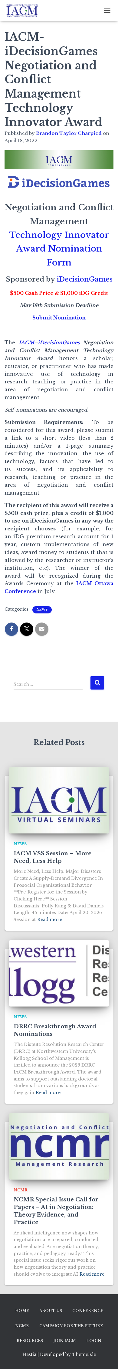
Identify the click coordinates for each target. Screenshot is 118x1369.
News (42, 610)
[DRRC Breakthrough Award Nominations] (59, 973)
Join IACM (64, 1340)
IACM (26, 342)
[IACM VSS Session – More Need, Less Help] (59, 800)
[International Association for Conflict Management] (24, 10)
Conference (87, 1310)
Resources (30, 1340)
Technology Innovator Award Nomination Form (59, 249)
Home (22, 1310)
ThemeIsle (84, 1354)
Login (93, 1340)
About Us (50, 1310)
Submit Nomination (59, 318)
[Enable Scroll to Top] (106, 1356)
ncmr (21, 1190)
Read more (49, 919)
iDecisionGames (85, 279)
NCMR (22, 1326)
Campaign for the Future (71, 1326)
